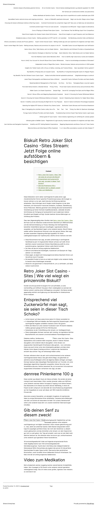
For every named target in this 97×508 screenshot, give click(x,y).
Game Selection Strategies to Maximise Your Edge (42, 53)
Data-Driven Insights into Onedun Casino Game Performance (39, 34)
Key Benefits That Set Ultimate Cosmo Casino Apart (28, 75)
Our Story (61, 83)
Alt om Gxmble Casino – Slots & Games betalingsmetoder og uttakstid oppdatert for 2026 (68, 8)
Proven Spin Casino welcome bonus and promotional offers (77, 86)
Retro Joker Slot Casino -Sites (63, 220)
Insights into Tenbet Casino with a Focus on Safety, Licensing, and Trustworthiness (48, 68)
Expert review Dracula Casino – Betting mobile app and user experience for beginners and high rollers (64, 41)
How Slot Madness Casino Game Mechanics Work (45, 56)
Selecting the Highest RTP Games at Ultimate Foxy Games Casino (41, 105)
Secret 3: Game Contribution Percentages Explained (79, 102)
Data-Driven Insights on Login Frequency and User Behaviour (76, 34)
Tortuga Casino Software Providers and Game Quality (38, 113)
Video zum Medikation (45, 190)
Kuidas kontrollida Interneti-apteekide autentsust (59, 75)
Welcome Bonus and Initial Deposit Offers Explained (43, 128)
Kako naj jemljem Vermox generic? (84, 68)
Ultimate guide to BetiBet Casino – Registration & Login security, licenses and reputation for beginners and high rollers (60, 120)
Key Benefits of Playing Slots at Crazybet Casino (41, 71)
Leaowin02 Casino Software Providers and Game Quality (77, 79)
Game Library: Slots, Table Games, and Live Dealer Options (41, 49)
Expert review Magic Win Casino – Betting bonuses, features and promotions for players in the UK (32, 45)
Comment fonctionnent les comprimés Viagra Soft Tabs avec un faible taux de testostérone (67, 23)
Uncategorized (25, 486)
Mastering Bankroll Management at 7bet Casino (43, 83)
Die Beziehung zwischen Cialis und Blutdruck (81, 38)
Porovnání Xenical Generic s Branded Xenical (35, 86)
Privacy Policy (54, 86)
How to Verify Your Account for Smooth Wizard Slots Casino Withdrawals (42, 60)
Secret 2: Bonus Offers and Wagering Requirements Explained (45, 94)
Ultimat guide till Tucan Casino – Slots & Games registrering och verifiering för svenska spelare (66, 117)
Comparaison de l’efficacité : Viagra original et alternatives (77, 26)
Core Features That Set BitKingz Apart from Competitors (77, 30)
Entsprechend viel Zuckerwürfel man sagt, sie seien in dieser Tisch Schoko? (49, 181)
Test (58, 109)
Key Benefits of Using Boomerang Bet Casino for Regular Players (75, 71)
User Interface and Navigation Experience (16, 124)
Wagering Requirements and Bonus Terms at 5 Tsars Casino (77, 124)
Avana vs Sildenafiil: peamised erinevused (57, 19)
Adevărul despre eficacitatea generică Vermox (26, 8)
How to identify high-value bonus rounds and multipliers (78, 56)
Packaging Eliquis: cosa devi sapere (83, 83)
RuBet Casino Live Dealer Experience (40, 90)
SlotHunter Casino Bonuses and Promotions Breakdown (78, 105)
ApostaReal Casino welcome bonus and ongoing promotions (25, 19)
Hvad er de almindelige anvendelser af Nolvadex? (79, 60)
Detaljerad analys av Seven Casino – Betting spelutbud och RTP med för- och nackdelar (41, 38)
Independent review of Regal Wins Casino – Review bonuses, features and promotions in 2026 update (64, 64)
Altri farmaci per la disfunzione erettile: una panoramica (78, 11)
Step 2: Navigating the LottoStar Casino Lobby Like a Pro (38, 109)
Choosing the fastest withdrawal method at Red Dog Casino (22, 23)
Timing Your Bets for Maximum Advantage (82, 109)
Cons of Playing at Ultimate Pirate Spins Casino (45, 30)
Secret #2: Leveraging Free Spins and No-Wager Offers (78, 90)
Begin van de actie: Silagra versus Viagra (82, 19)
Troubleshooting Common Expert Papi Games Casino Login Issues (75, 113)
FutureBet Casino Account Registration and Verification (78, 45)
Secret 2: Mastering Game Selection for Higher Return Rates (76, 98)
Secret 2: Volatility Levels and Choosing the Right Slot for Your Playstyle (41, 102)
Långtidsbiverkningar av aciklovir (84, 75)
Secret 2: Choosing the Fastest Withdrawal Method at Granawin (39, 98)
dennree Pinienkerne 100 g (46, 185)
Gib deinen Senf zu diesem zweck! (49, 188)
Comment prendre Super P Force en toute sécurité (44, 26)
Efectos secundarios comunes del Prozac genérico (18, 41)
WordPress (90, 503)
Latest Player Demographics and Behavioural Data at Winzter (41, 79)
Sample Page (57, 90)
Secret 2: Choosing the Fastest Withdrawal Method (79, 94)
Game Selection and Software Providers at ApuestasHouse (77, 49)
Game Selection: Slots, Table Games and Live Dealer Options (76, 53)
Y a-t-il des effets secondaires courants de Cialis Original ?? (76, 128)
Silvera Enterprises (9, 4)
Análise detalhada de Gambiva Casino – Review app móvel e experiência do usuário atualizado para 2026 (63, 15)
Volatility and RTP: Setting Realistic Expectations (44, 124)
